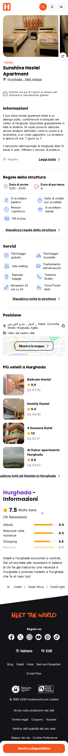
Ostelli (20, 664)
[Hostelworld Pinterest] (48, 637)
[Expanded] (8, 587)
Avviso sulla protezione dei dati (34, 710)
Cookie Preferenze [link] (45, 737)
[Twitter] (20, 637)
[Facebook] (11, 637)
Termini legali (20, 719)
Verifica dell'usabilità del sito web (34, 728)
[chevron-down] (42, 513)
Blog (10, 664)
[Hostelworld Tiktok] (57, 637)
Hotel (30, 664)
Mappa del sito (20, 737)
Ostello (9, 62)
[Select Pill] (43, 7)
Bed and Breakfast (49, 664)
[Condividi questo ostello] (62, 56)
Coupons (37, 719)
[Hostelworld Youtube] (39, 637)
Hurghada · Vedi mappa (25, 79)
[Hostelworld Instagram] (29, 637)
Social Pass (34, 673)
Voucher (51, 719)
